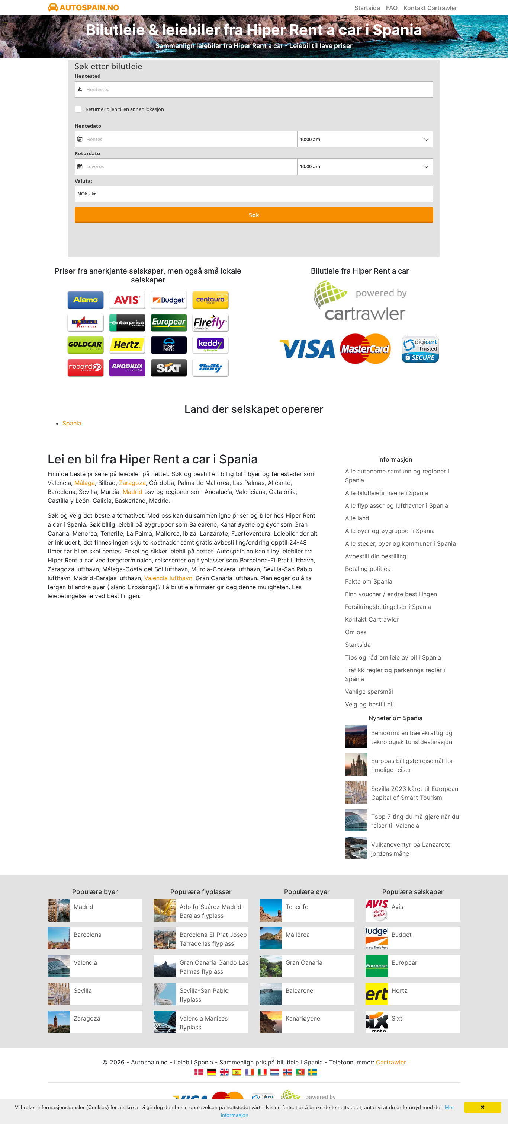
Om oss (355, 632)
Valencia (85, 962)
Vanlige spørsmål (369, 691)
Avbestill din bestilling (375, 556)
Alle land (357, 518)
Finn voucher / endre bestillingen (391, 594)
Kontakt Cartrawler (430, 8)
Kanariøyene (303, 1018)
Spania (71, 423)
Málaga (84, 482)
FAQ (392, 8)
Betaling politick (367, 568)
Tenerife (297, 906)
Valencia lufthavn (168, 578)
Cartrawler (391, 1062)
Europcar (404, 962)
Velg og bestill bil (369, 704)
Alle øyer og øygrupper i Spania (390, 530)
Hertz (400, 990)
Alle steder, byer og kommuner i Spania (400, 543)
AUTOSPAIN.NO (88, 7)
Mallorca (298, 934)
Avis (397, 906)
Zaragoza (132, 482)
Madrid (132, 491)
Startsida (367, 8)
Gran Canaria (304, 962)
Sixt (397, 1018)
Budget (402, 934)
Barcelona (88, 934)
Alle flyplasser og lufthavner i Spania (396, 505)
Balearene (299, 990)
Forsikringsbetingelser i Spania (388, 606)
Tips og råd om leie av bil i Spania (393, 657)
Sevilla (83, 990)
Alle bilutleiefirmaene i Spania (386, 492)
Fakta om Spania (368, 581)
